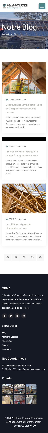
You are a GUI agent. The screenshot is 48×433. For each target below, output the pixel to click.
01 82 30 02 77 (8, 369)
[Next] (40, 257)
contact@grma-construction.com (30, 369)
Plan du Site (7, 341)
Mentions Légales (10, 336)
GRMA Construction (17, 99)
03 (32, 257)
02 (24, 257)
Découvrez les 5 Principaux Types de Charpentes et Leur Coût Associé (24, 108)
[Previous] (8, 257)
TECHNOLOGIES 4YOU (24, 426)
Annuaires (6, 349)
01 (16, 257)
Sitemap (5, 345)
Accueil (5, 34)
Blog (4, 332)
